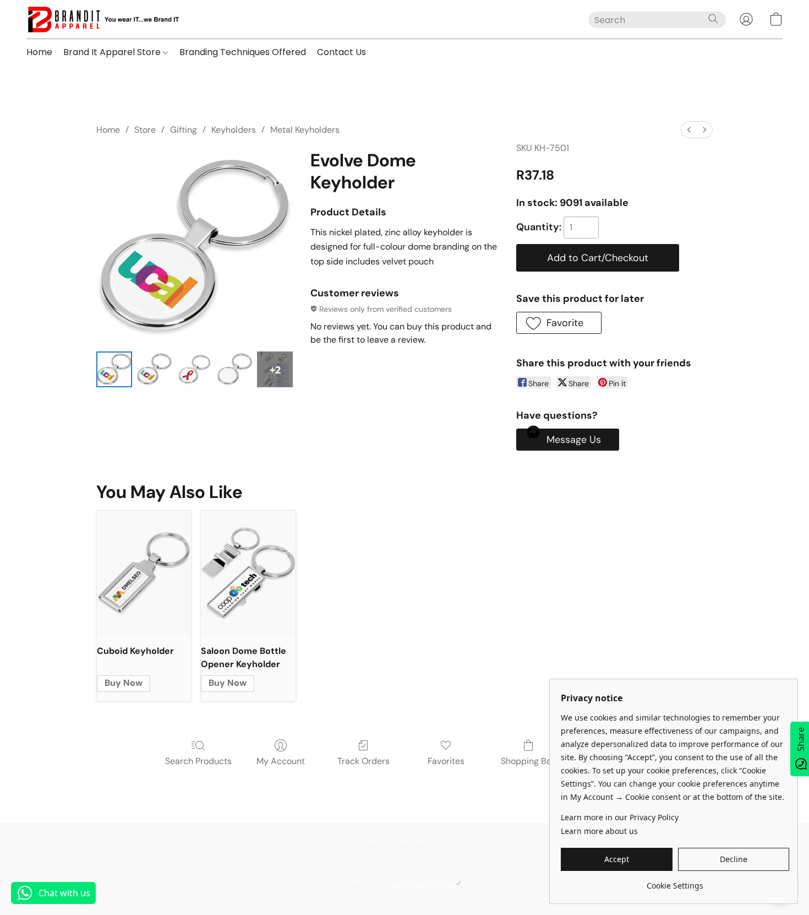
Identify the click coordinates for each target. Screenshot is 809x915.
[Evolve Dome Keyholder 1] (154, 369)
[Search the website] (713, 18)
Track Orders (363, 761)
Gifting (183, 130)
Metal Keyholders (305, 130)
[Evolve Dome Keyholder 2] (194, 369)
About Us (477, 866)
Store (145, 130)
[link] (675, 881)
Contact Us (341, 52)
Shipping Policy (360, 866)
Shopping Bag (528, 761)
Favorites (446, 761)
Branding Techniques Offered (242, 52)
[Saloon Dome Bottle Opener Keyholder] (248, 573)
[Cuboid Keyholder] (144, 573)
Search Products (198, 761)
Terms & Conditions (220, 866)
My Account (280, 761)
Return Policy (424, 866)
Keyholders (233, 130)
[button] (102, 19)
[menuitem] (689, 130)
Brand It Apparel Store (113, 52)
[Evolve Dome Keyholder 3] (235, 369)
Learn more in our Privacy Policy (620, 817)
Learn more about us (599, 831)
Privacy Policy (295, 866)
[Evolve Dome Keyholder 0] (114, 369)
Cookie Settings (535, 866)
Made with (368, 885)
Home (39, 52)
